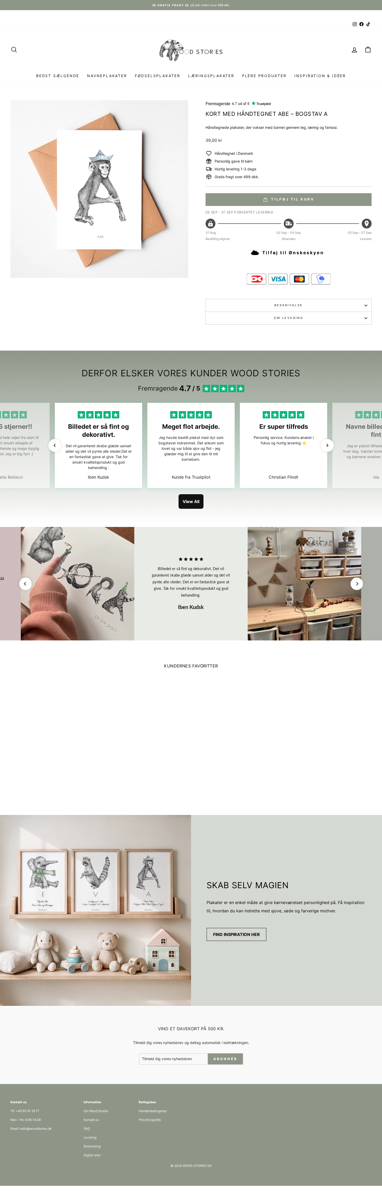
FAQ (87, 1128)
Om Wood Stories (96, 1111)
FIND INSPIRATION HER (236, 934)
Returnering (92, 1146)
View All (191, 501)
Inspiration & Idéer (320, 75)
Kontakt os (91, 1120)
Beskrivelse (288, 305)
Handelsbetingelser (153, 1111)
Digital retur (92, 1155)
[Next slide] (357, 584)
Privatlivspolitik (150, 1120)
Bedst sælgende (57, 75)
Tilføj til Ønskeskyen (293, 252)
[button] (54, 445)
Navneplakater (107, 75)
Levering (90, 1137)
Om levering (288, 318)
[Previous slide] (25, 584)
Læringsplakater (211, 75)
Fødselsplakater (157, 75)
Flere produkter (264, 75)
